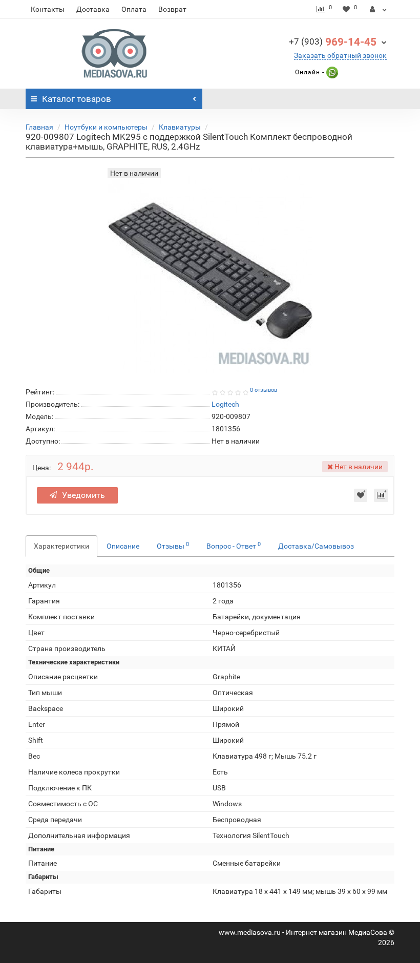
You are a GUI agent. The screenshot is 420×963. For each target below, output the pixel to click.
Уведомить (83, 495)
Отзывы (173, 545)
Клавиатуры (180, 127)
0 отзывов (263, 390)
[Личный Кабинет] (378, 9)
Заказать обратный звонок (340, 55)
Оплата (133, 9)
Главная (39, 127)
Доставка (93, 9)
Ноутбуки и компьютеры (106, 127)
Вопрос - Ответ (233, 545)
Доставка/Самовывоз (316, 546)
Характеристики (61, 546)
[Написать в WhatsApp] (331, 72)
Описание (123, 546)
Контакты (48, 9)
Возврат (172, 9)
